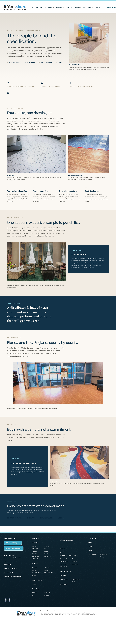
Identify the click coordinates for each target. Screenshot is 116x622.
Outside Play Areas (49, 572)
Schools (34, 575)
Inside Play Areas (36, 572)
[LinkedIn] (5, 600)
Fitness (46, 570)
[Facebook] (9, 600)
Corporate (35, 570)
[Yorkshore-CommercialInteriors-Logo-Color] (15, 7)
